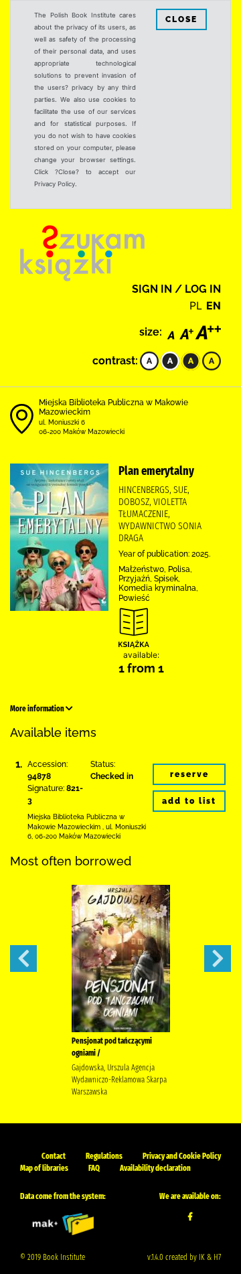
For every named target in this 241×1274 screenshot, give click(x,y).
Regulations (104, 1156)
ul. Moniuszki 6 (62, 422)
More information (38, 708)
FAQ (94, 1168)
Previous (23, 958)
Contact (54, 1156)
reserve (189, 774)
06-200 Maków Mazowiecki (82, 431)
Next (217, 958)
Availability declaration (155, 1168)
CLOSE (181, 19)
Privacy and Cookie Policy (182, 1156)
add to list (189, 801)
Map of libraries (44, 1168)
